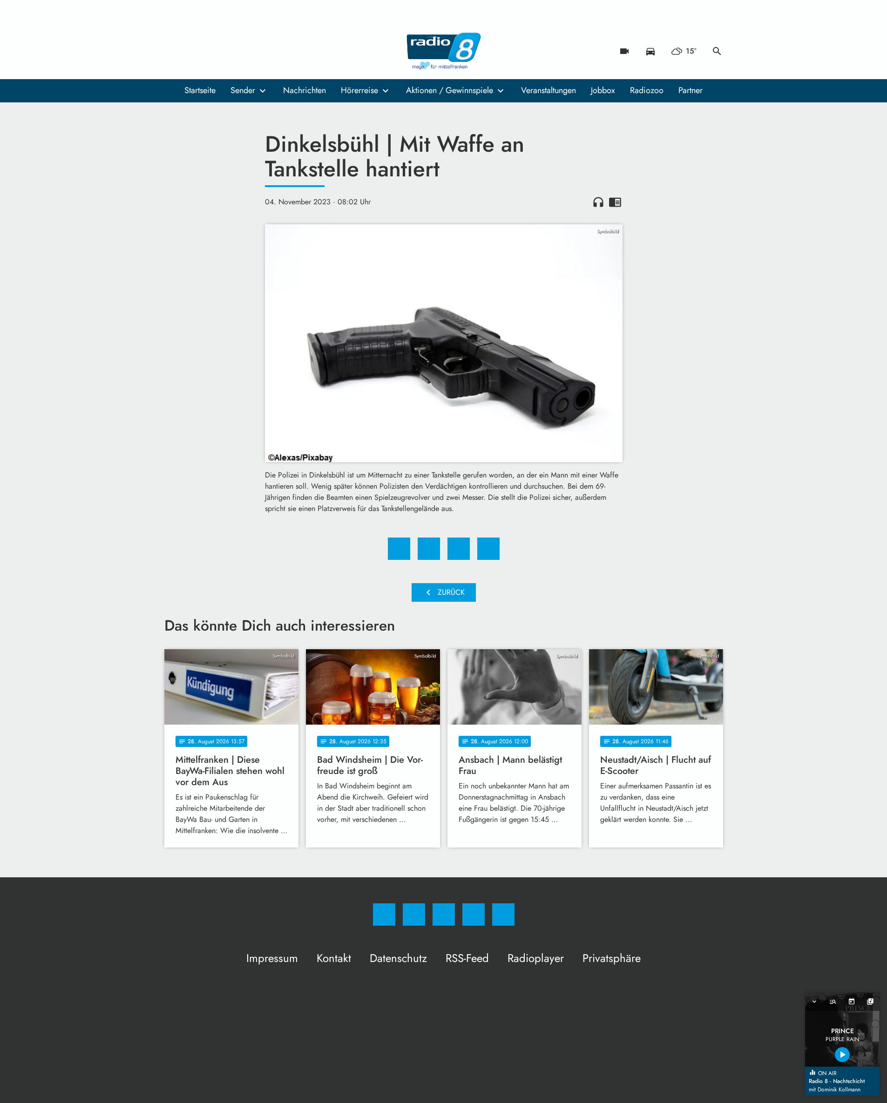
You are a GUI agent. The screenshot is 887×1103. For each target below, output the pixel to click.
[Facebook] (173, 51)
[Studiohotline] (229, 51)
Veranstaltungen (548, 90)
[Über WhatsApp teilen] (458, 549)
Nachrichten (304, 90)
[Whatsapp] (211, 51)
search (717, 51)
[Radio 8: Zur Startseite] (443, 51)
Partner (690, 90)
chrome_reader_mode (615, 201)
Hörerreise (359, 90)
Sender (242, 90)
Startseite (200, 90)
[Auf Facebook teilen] (399, 549)
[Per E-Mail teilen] (488, 549)
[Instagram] (192, 51)
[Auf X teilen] (429, 549)
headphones (598, 201)
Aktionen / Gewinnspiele (449, 90)
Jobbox (603, 90)
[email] (248, 51)
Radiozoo (647, 90)
